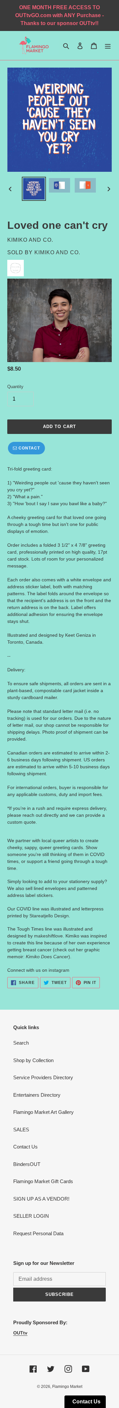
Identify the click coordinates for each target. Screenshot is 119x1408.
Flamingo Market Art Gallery (43, 1112)
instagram (59, 970)
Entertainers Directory (36, 1095)
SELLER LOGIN (31, 1216)
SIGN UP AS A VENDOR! (41, 1199)
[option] (34, 188)
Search (21, 1043)
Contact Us (25, 1146)
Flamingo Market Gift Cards (43, 1181)
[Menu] (108, 46)
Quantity (15, 386)
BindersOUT (26, 1164)
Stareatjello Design (49, 915)
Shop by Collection (33, 1060)
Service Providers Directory (43, 1077)
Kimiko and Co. (57, 252)
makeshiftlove (48, 935)
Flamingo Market (67, 1386)
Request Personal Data (38, 1233)
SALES (21, 1129)
